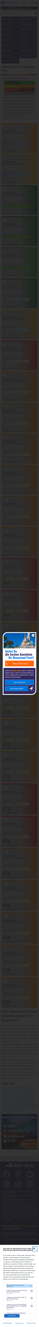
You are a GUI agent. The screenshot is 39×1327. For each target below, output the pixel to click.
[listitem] (19, 1286)
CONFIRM (12, 1316)
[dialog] (19, 1286)
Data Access (19, 1323)
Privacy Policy (31, 1323)
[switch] (31, 1291)
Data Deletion (7, 1323)
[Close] (35, 1249)
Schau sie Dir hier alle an (20, 663)
